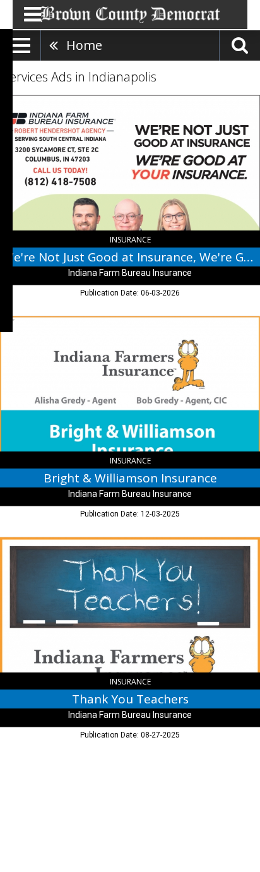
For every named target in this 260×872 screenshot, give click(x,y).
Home (84, 45)
